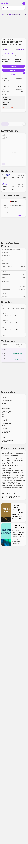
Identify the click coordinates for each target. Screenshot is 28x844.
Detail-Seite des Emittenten (9, 498)
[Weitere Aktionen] (24, 352)
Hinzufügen (13, 66)
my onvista (17, 8)
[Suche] (23, 7)
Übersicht (5, 124)
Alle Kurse (19, 124)
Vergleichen (12, 70)
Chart (12, 124)
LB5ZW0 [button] (6, 49)
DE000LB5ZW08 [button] (21, 49)
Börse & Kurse (4, 14)
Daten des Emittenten (18, 110)
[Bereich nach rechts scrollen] (24, 124)
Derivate (9, 14)
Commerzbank (7, 99)
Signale (14, 74)
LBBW (7, 50)
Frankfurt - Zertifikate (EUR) (7, 53)
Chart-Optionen (6, 140)
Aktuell (9, 8)
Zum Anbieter (20, 215)
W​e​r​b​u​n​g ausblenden (19, 25)
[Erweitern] (23, 70)
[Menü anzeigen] (3, 7)
